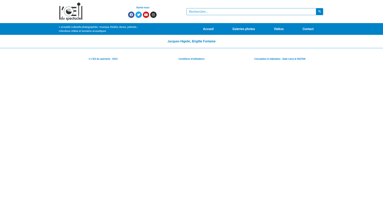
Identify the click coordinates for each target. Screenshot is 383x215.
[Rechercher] (319, 11)
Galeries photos (243, 29)
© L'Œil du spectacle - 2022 (103, 59)
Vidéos (279, 29)
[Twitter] (138, 15)
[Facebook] (131, 15)
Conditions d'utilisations (191, 59)
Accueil (208, 29)
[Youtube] (146, 15)
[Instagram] (153, 15)
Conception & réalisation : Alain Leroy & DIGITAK (280, 59)
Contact (308, 29)
